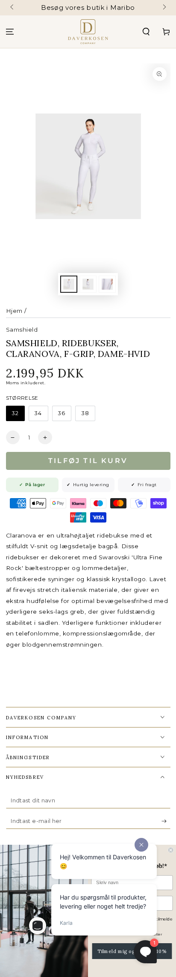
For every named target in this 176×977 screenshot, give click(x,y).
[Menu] (10, 32)
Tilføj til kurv (88, 461)
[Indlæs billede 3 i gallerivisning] (107, 284)
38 (85, 413)
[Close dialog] (171, 850)
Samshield (22, 329)
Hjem (14, 310)
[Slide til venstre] (12, 7)
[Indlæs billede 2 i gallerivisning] (88, 284)
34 (38, 413)
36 (61, 413)
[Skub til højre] (163, 7)
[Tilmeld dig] (165, 821)
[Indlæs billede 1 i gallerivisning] (68, 284)
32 (15, 413)
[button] (146, 32)
